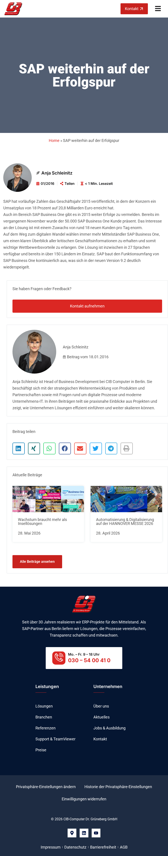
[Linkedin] (84, 833)
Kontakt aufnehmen (87, 306)
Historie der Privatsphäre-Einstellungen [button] (118, 786)
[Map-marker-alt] (72, 833)
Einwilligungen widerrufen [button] (84, 799)
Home (54, 140)
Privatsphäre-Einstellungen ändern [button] (46, 786)
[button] (18, 448)
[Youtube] (96, 833)
